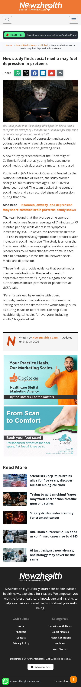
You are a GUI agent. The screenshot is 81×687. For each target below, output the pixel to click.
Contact (21, 637)
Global (44, 45)
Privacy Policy (21, 643)
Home (9, 45)
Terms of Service (64, 681)
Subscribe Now (42, 666)
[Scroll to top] (73, 679)
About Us (21, 631)
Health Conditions (60, 637)
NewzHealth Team (45, 337)
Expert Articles (60, 631)
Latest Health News (26, 45)
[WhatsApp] (5, 681)
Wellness (60, 643)
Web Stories (60, 649)
